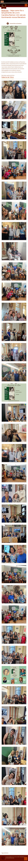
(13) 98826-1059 (23, 1)
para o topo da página (25, 858)
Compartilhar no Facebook (15, 23)
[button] (2, 2)
